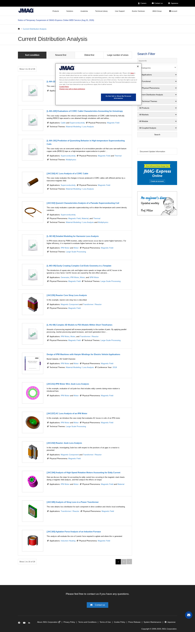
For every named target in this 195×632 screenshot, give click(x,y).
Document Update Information (152, 151)
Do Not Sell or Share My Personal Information (118, 97)
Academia (84, 11)
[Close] (138, 66)
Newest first (60, 55)
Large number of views (117, 55)
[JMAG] (26, 10)
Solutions (69, 11)
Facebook (19, 623)
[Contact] (188, 615)
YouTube (24, 623)
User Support (120, 11)
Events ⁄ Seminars (138, 11)
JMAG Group (157, 11)
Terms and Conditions (87, 622)
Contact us (158, 3)
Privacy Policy (69, 622)
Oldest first (89, 55)
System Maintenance (152, 622)
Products (56, 11)
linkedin (30, 623)
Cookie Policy (119, 622)
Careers (143, 3)
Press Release (134, 622)
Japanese (174, 3)
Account (174, 11)
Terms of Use (105, 622)
